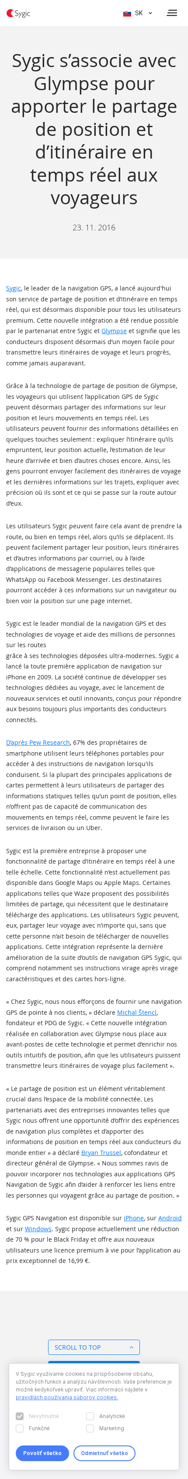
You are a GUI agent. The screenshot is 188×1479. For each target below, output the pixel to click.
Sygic (13, 288)
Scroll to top (78, 1347)
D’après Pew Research (38, 742)
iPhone (134, 1218)
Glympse (114, 331)
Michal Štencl (137, 1012)
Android (170, 1218)
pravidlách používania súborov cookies (66, 1397)
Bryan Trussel (101, 1152)
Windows (38, 1229)
